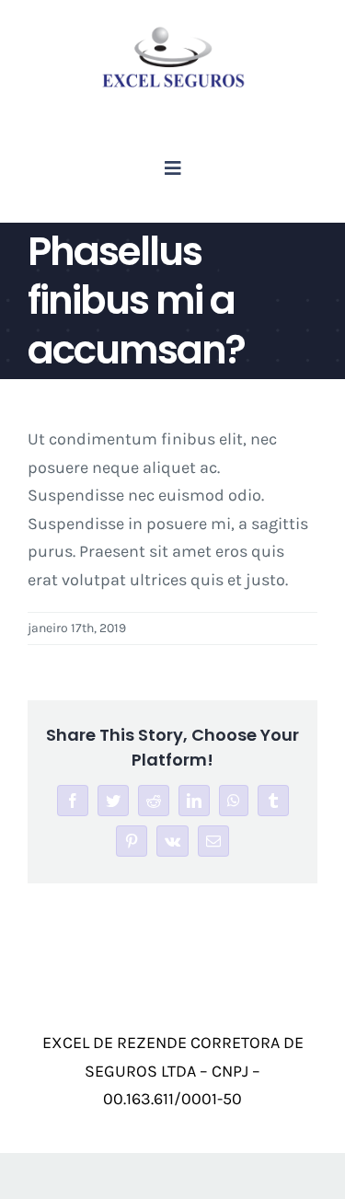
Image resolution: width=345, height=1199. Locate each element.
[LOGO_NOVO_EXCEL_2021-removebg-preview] (173, 31)
